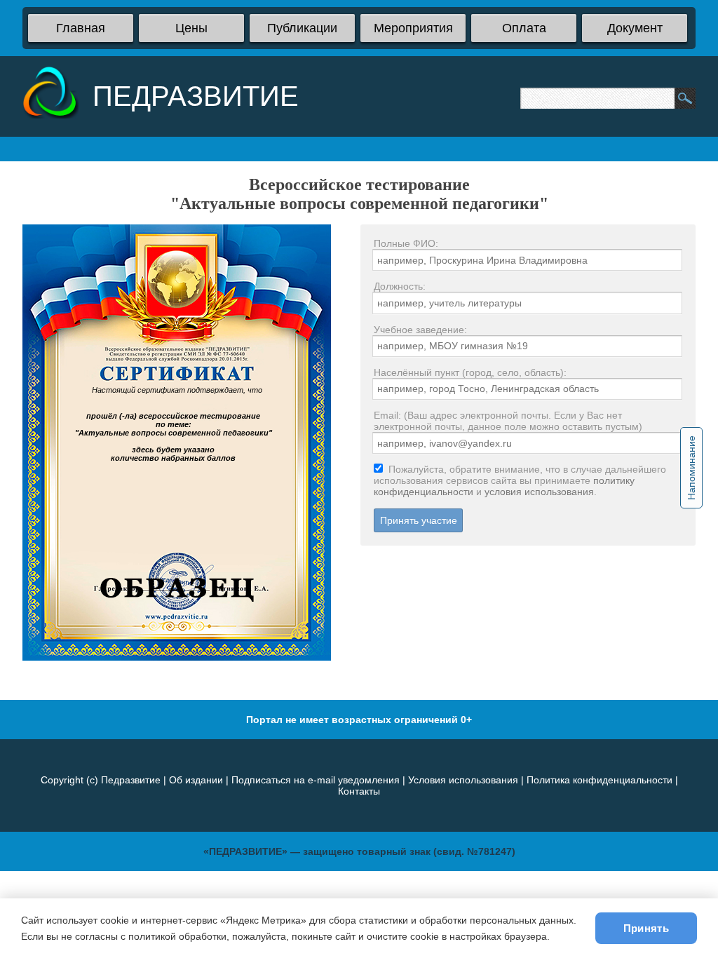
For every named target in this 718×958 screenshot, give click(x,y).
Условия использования (463, 779)
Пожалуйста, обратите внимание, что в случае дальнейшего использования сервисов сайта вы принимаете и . (520, 480)
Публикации (302, 28)
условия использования (539, 491)
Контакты (359, 791)
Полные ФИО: (406, 243)
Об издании (196, 779)
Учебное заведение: (420, 329)
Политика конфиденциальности (599, 779)
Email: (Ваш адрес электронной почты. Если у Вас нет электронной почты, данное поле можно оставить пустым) (508, 421)
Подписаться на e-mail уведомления (315, 779)
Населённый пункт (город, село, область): (470, 372)
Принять (646, 928)
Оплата (524, 28)
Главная (80, 28)
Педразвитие (131, 779)
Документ (635, 28)
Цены (191, 28)
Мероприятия (413, 28)
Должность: (400, 286)
